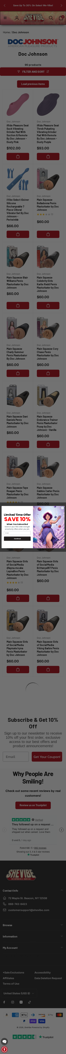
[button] (4, 1041)
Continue (17, 539)
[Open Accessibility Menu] (4, 1049)
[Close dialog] (62, 507)
